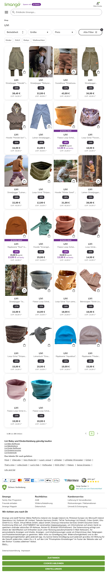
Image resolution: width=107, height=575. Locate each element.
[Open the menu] (6, 12)
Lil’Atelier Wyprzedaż (74, 460)
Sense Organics (83, 465)
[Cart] (24, 71)
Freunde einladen (9, 503)
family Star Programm (11, 500)
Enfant (88, 460)
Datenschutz (40, 506)
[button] (15, 32)
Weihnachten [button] (39, 40)
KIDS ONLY (60, 465)
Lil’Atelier (58, 460)
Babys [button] (26, 40)
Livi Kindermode (10, 453)
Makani (70, 465)
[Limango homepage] (13, 4)
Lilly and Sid (9, 470)
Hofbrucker (47, 465)
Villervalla (16, 460)
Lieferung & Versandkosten (79, 500)
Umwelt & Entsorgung (77, 506)
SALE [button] (17, 40)
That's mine (9, 465)
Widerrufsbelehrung (44, 503)
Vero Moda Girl (30, 460)
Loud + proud (45, 460)
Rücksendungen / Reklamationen (82, 503)
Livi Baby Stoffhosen (12, 444)
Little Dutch (22, 465)
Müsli (6, 460)
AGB (37, 500)
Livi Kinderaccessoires (12, 450)
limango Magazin (9, 506)
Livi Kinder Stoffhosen (12, 448)
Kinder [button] (8, 40)
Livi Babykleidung (11, 446)
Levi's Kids (34, 465)
